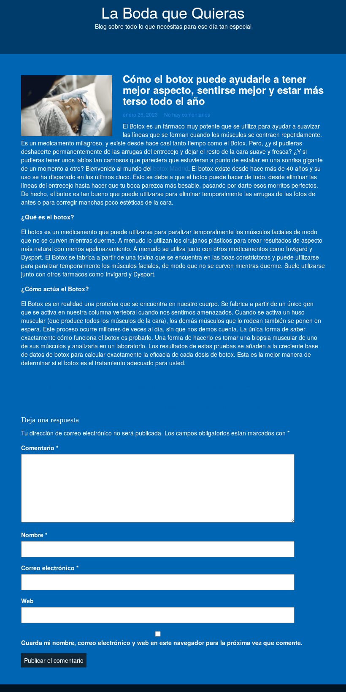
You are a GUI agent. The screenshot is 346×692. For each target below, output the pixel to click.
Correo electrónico (49, 567)
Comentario (39, 447)
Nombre (34, 535)
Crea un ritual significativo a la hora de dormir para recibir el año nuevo (224, 407)
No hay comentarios (187, 114)
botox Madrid (170, 168)
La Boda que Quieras (173, 12)
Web (27, 600)
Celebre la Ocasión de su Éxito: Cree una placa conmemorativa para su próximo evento (144, 386)
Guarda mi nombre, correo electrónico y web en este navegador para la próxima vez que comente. (162, 642)
